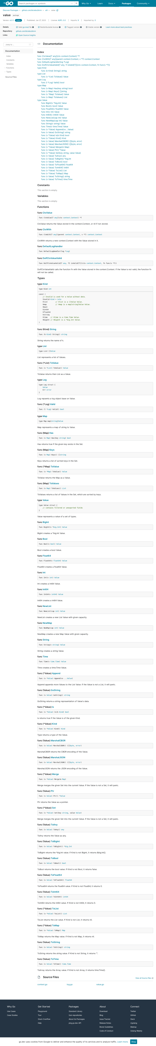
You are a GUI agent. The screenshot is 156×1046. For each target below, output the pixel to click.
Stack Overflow (44, 1019)
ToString (55, 942)
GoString (55, 690)
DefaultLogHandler (53, 246)
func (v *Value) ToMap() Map (54, 173)
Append (56, 673)
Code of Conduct (106, 1031)
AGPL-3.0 (62, 20)
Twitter (133, 1011)
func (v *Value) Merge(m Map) (55, 147)
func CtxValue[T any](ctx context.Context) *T (58, 56)
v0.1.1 (9, 20)
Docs (110, 3)
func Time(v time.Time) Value (54, 126)
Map (45, 416)
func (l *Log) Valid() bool (52, 82)
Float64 (47, 555)
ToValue (54, 363)
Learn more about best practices (119, 27)
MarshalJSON (58, 757)
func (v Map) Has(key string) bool (57, 88)
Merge (55, 774)
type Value (42, 100)
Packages (126, 3)
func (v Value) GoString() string (55, 132)
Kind (45, 284)
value (53, 10)
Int (58, 527)
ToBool (54, 858)
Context (74, 218)
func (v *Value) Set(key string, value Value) (61, 153)
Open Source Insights (27, 35)
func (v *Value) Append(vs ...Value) (57, 129)
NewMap (47, 623)
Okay (133, 1042)
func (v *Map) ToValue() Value (55, 94)
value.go (100, 984)
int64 (53, 594)
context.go (42, 984)
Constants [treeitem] (10, 60)
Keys (51, 450)
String (53, 329)
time (52, 662)
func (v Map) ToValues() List (54, 97)
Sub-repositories (75, 1015)
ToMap (55, 925)
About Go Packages (77, 1019)
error (49, 390)
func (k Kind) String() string (54, 71)
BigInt (46, 522)
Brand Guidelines (106, 1027)
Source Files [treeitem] (11, 77)
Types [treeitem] (8, 72)
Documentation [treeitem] (12, 51)
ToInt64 (55, 892)
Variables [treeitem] (10, 64)
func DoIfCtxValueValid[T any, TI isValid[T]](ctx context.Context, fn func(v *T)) (73, 65)
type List (41, 73)
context (66, 218)
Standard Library (75, 1011)
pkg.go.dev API (75, 1023)
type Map (41, 85)
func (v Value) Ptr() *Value (53, 150)
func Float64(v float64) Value (54, 109)
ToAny (54, 824)
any (55, 218)
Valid (52, 404)
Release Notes (105, 1023)
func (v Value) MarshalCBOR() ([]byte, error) (61, 141)
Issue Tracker (105, 1019)
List (45, 346)
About (103, 1006)
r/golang (133, 1023)
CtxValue (47, 212)
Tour (39, 1015)
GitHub (133, 1015)
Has (51, 433)
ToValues (54, 483)
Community (142, 3)
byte (72, 746)
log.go (70, 984)
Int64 (45, 589)
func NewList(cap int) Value (54, 117)
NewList (47, 606)
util (46, 10)
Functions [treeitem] (10, 68)
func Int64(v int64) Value (52, 115)
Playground (42, 1011)
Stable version (94, 27)
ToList (55, 908)
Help (40, 1023)
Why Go (85, 3)
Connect (134, 1006)
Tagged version (73, 27)
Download (103, 1011)
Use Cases (11, 1011)
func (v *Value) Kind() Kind (53, 138)
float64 (56, 561)
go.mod (26, 27)
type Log (41, 79)
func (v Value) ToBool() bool (54, 161)
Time (45, 656)
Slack (132, 1019)
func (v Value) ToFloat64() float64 (57, 164)
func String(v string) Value (53, 123)
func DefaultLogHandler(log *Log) (53, 62)
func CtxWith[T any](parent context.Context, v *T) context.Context (68, 59)
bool (62, 409)
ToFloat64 (56, 875)
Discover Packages (10, 10)
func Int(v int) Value (50, 112)
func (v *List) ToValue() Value (54, 76)
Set (54, 807)
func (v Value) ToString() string (55, 176)
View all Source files (143, 978)
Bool (45, 539)
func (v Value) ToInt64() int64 (55, 167)
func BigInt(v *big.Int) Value (54, 103)
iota (59, 299)
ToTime (55, 959)
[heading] (10, 3)
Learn (100, 3)
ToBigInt (55, 841)
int (50, 289)
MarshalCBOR (58, 740)
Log (67, 251)
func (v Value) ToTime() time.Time (56, 179)
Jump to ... (9, 45)
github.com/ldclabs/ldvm (32, 10)
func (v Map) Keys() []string (54, 91)
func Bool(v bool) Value (52, 106)
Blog (101, 1015)
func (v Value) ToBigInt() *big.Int (56, 159)
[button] (17, 27)
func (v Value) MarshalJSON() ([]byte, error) (61, 144)
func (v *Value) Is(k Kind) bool (55, 135)
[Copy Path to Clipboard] (57, 10)
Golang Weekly (136, 1031)
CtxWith (47, 229)
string (64, 334)
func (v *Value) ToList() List (54, 170)
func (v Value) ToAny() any (53, 156)
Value (52, 351)
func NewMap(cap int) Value (54, 120)
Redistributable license (49, 27)
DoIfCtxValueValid (52, 258)
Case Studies (12, 1015)
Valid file (25, 27)
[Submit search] (76, 3)
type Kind (41, 68)
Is (53, 707)
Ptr (52, 791)
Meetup (133, 1027)
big (54, 527)
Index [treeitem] (8, 56)
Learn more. (122, 1042)
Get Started (44, 1006)
